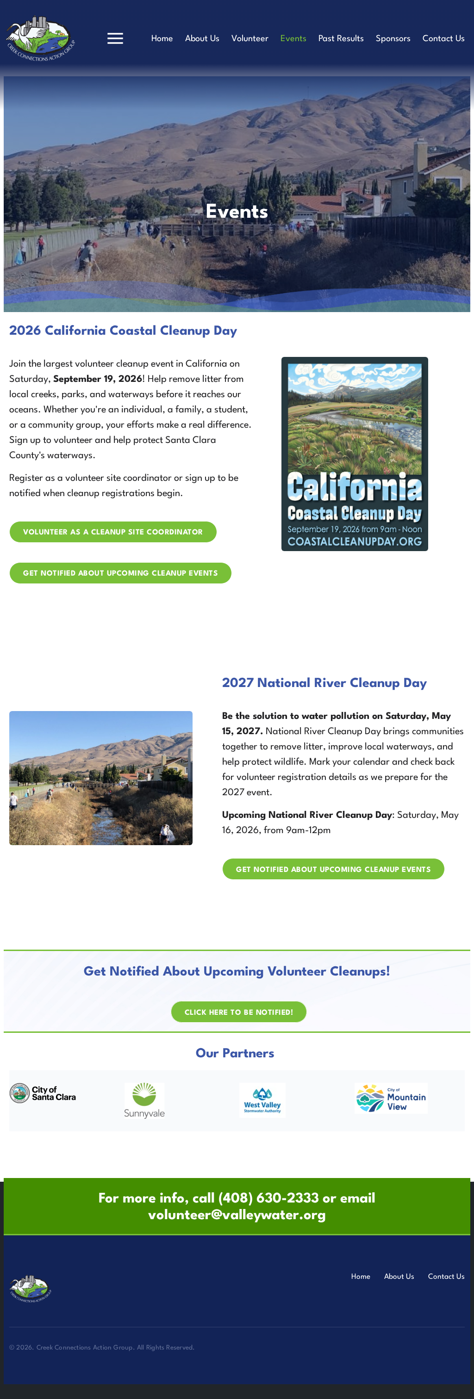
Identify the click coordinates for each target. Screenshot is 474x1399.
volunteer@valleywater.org (237, 1215)
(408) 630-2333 (268, 1199)
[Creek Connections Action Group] (40, 1288)
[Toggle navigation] (115, 38)
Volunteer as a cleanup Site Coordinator (113, 532)
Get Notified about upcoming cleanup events (120, 573)
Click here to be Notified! (239, 1012)
